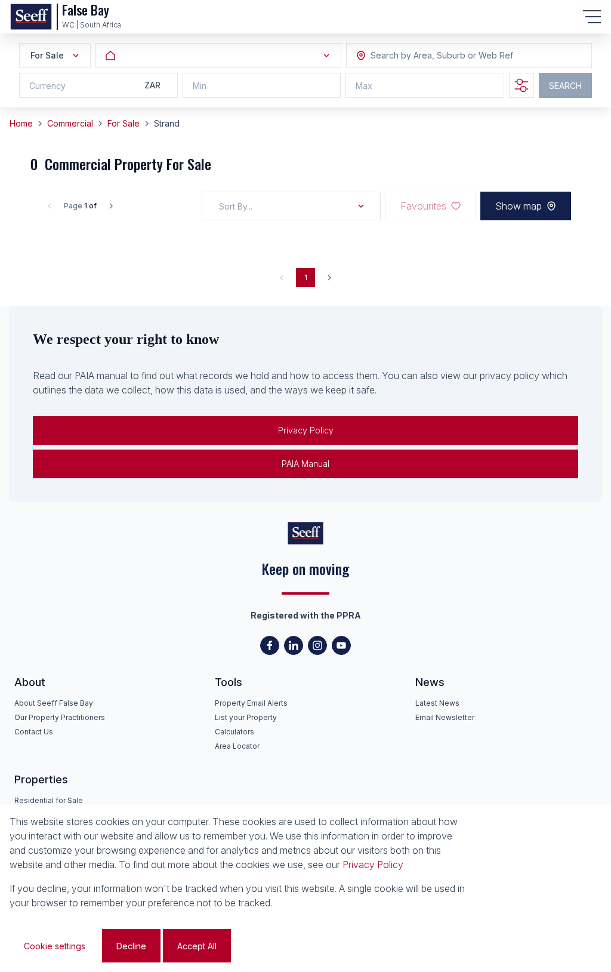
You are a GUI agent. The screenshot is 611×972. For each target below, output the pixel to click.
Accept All (197, 946)
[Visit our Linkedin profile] (293, 645)
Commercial (70, 123)
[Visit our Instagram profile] (317, 645)
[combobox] (436, 56)
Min (199, 86)
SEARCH (565, 86)
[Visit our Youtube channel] (341, 645)
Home (21, 123)
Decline (131, 946)
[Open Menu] (591, 16)
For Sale (123, 123)
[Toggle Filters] (521, 85)
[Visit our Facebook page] (269, 645)
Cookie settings (54, 946)
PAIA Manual (305, 464)
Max (364, 86)
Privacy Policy (306, 430)
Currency (47, 86)
